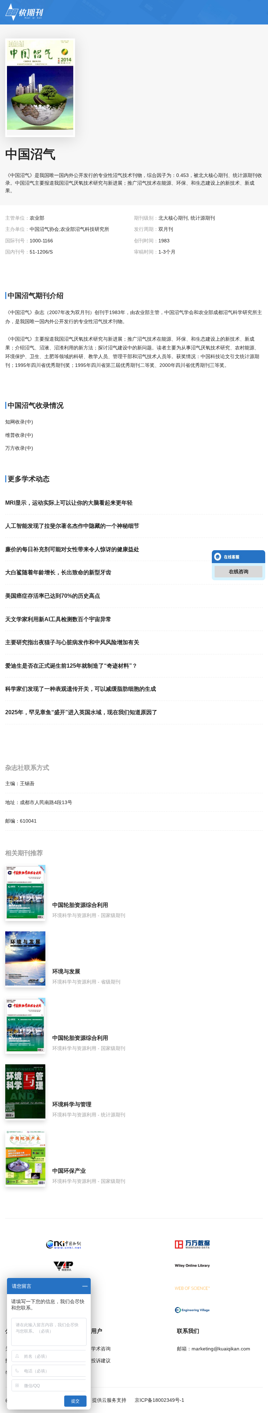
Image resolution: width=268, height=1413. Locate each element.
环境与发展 (66, 971)
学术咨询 (101, 1348)
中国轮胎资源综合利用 (80, 905)
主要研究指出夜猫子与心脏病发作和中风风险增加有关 (72, 642)
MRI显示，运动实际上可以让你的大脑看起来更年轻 (69, 503)
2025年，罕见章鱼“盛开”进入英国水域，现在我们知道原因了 (81, 712)
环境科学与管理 (71, 1104)
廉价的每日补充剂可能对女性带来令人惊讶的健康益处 (72, 549)
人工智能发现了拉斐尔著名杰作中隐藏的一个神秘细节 (72, 526)
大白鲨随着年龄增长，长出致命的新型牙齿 (58, 572)
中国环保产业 (69, 1171)
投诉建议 (101, 1360)
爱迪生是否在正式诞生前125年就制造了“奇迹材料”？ (71, 666)
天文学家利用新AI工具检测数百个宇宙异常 (58, 619)
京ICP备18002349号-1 (158, 1400)
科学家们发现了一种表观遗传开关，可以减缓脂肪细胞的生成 (80, 689)
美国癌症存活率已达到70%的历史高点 (52, 596)
